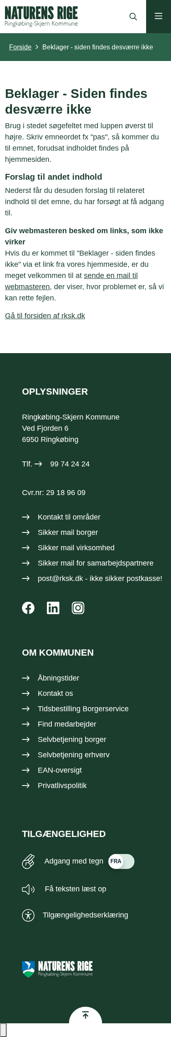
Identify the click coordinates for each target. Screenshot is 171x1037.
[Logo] (41, 16)
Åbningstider (58, 678)
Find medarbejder (67, 724)
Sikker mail (56, 563)
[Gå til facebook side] (28, 608)
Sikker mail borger (68, 532)
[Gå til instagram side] (78, 608)
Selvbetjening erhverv (74, 755)
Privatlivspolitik (62, 785)
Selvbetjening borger (72, 739)
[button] (3, 1030)
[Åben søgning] (131, 16)
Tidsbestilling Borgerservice (83, 709)
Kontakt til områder (69, 517)
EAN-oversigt (60, 770)
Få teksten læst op (74, 889)
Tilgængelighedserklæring (85, 915)
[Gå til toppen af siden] (85, 1015)
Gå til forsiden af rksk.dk (45, 316)
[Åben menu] (158, 16)
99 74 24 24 (70, 464)
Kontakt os (55, 693)
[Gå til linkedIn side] (53, 608)
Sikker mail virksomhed (76, 548)
